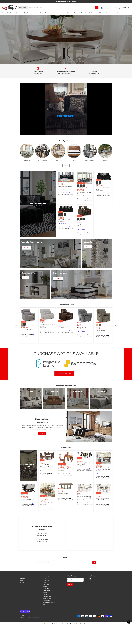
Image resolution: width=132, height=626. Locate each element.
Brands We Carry (89, 13)
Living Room (10, 13)
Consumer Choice (78, 13)
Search (21, 602)
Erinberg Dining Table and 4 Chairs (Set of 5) (103, 520)
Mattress (35, 13)
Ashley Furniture (80, 216)
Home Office (43, 13)
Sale (123, 13)
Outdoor (69, 13)
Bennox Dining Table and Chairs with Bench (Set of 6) (46, 487)
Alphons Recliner (100, 352)
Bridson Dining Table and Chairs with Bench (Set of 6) (103, 490)
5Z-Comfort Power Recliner (28, 351)
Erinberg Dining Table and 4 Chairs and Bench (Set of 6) (84, 518)
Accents (62, 13)
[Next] (115, 347)
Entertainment (53, 13)
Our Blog (22, 604)
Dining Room (27, 13)
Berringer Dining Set (63, 490)
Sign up (70, 606)
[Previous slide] (3, 50)
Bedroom (18, 13)
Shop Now (78, 54)
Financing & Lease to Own (113, 13)
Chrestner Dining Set (63, 515)
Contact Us (22, 600)
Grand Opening (100, 13)
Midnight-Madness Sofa (64, 241)
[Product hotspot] (77, 445)
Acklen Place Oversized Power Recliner (47, 347)
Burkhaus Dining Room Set (27, 521)
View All (66, 187)
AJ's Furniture (61, 211)
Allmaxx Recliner (81, 349)
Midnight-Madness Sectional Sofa (84, 214)
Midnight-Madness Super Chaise (102, 209)
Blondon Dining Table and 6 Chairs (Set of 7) (84, 485)
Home (3, 13)
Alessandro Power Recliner (65, 347)
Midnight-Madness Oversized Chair (84, 246)
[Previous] (16, 347)
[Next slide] (128, 50)
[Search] (96, 7)
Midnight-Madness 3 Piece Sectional (65, 208)
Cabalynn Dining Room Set (46, 524)
